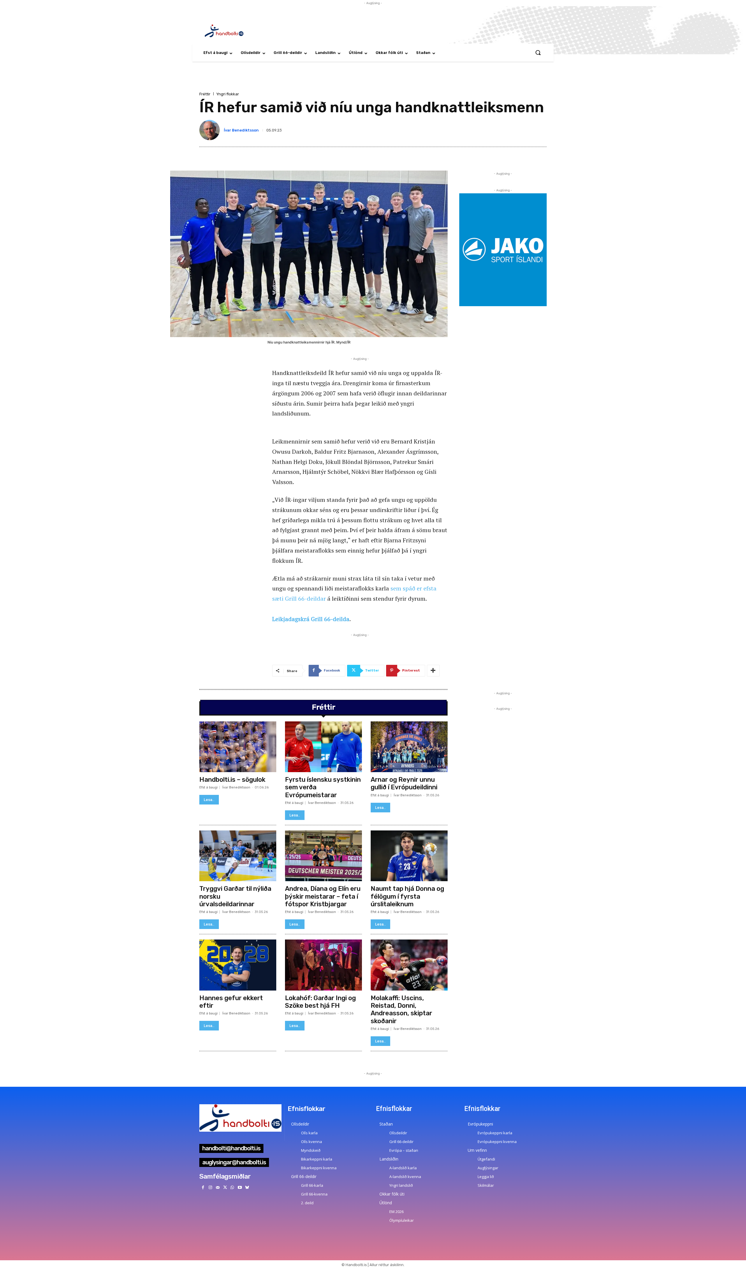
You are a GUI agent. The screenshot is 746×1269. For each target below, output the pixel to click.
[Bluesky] (247, 1187)
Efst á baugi (208, 787)
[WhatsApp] (232, 1187)
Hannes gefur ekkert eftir (231, 1001)
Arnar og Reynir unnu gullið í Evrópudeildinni (404, 783)
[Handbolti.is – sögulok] (237, 746)
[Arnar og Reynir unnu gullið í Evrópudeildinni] (409, 746)
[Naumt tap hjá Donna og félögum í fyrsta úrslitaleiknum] (409, 855)
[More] (433, 670)
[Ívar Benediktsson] (210, 130)
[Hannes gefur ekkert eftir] (237, 965)
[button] (538, 52)
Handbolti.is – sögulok (232, 780)
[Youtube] (239, 1187)
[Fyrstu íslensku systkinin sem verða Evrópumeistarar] (323, 746)
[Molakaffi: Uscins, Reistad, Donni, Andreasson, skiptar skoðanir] (409, 965)
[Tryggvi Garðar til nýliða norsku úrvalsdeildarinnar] (237, 855)
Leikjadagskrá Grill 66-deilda (310, 619)
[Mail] (217, 1187)
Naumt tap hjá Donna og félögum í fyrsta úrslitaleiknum (407, 896)
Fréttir (204, 94)
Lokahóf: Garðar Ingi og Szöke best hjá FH (320, 1001)
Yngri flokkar (227, 94)
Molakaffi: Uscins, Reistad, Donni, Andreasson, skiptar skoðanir (401, 1009)
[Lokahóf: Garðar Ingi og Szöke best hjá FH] (323, 965)
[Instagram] (210, 1187)
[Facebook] (203, 1187)
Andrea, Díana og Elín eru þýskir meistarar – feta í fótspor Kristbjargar (322, 896)
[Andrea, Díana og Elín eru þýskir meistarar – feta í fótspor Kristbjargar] (323, 855)
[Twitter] (225, 1187)
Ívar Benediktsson (241, 130)
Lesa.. (209, 799)
